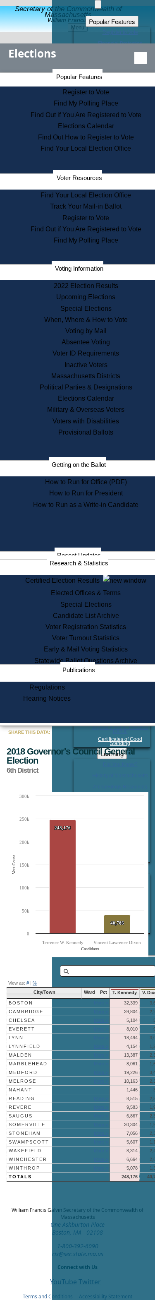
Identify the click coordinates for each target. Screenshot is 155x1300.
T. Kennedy (124, 992)
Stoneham (25, 1133)
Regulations (47, 687)
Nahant (20, 1089)
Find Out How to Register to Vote (86, 137)
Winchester (28, 1159)
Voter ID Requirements (85, 353)
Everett (22, 1028)
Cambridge (26, 1011)
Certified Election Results (64, 580)
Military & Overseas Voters (85, 409)
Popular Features (79, 76)
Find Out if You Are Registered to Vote (86, 114)
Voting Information (79, 268)
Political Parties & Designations (86, 387)
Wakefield (25, 1150)
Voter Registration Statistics (85, 626)
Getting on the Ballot (79, 464)
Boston (21, 1002)
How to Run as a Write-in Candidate (85, 504)
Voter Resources (79, 177)
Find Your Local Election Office (86, 148)
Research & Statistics (79, 563)
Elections (32, 53)
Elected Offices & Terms (86, 592)
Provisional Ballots (85, 432)
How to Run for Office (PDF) (86, 481)
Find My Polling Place (86, 103)
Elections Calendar (86, 126)
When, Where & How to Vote (86, 319)
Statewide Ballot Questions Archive (85, 660)
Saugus (21, 1115)
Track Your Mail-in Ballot (86, 206)
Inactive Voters (85, 364)
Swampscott (29, 1141)
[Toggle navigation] (140, 58)
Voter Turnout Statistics (85, 638)
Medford (23, 1072)
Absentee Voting (86, 342)
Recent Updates (79, 555)
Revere (20, 1107)
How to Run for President (86, 493)
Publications (78, 669)
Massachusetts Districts (85, 376)
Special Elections (86, 308)
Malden (20, 1054)
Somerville (27, 1124)
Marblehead (28, 1063)
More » (101, 1002)
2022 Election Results (86, 285)
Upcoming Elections (85, 296)
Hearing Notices (47, 698)
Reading (22, 1098)
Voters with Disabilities (85, 421)
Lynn (16, 1037)
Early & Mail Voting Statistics (86, 649)
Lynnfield (25, 1046)
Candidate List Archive (86, 615)
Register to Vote (85, 92)
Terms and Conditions (48, 1296)
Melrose (22, 1081)
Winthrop (24, 1167)
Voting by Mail (86, 330)
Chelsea (22, 1020)
